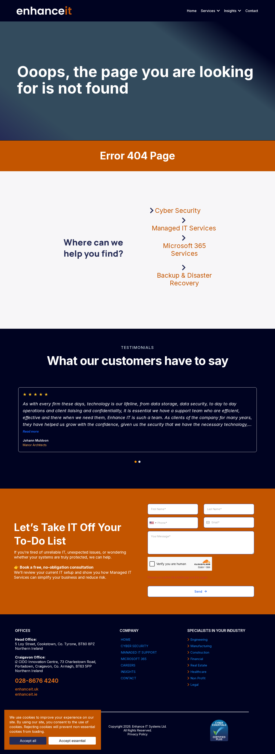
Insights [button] (230, 11)
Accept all (28, 741)
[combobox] (153, 522)
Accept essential (72, 741)
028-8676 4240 (36, 680)
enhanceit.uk (26, 689)
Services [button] (208, 11)
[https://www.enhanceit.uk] (44, 10)
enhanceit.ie (26, 694)
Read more (31, 431)
